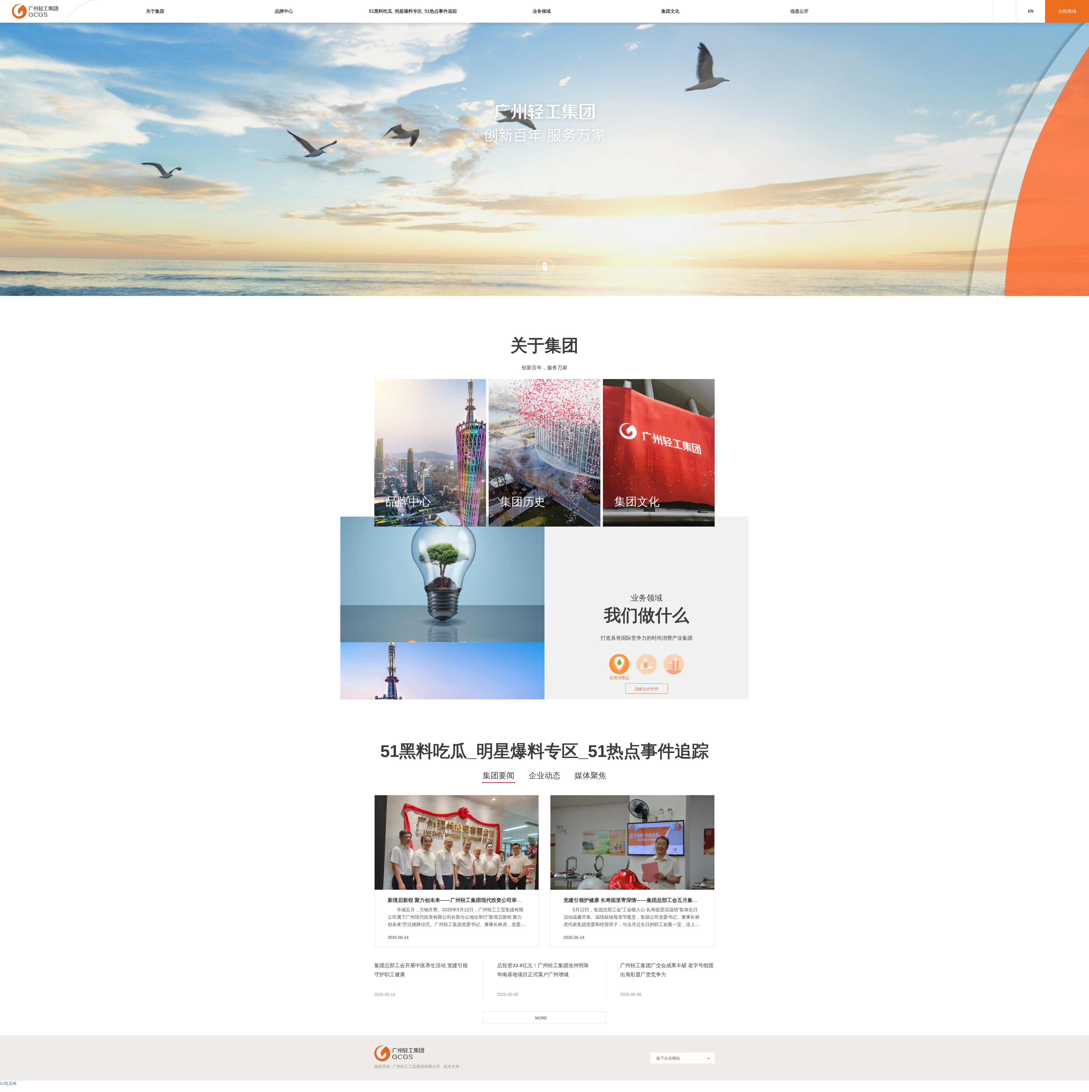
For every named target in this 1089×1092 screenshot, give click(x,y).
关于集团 (155, 11)
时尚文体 (674, 677)
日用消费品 (619, 677)
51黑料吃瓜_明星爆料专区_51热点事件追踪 (413, 11)
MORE (541, 1018)
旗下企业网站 (668, 1058)
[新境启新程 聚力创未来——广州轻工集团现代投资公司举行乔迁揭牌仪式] (457, 842)
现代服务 (647, 677)
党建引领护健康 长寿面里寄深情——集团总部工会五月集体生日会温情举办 (648, 900)
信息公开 (799, 11)
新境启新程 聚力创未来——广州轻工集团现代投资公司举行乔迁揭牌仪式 (470, 900)
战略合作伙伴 (647, 689)
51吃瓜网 (8, 1083)
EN (1030, 11)
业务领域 (542, 11)
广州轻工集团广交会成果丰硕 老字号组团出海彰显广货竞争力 (667, 970)
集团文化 (670, 11)
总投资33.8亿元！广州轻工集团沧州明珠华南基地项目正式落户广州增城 (543, 970)
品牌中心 (284, 11)
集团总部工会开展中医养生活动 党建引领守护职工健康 (421, 970)
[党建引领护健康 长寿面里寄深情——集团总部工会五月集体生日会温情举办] (632, 842)
